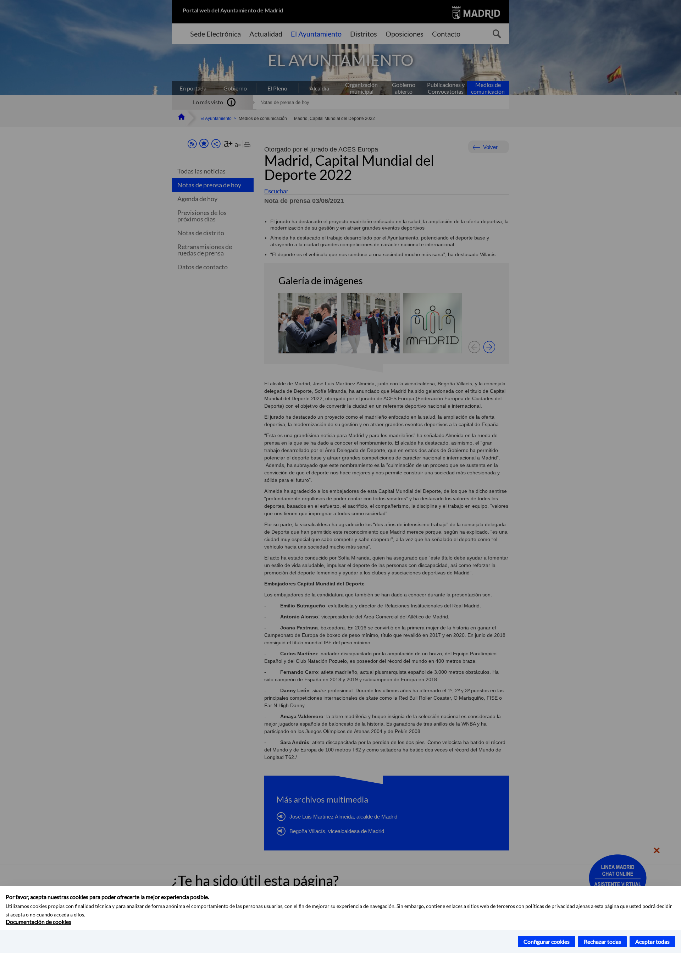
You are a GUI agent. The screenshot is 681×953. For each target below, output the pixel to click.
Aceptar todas (652, 941)
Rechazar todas (602, 941)
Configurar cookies (547, 941)
